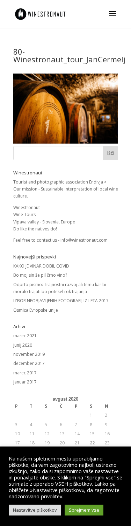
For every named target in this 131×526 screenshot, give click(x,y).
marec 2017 (25, 373)
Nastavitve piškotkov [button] (35, 510)
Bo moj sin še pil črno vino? (40, 275)
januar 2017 (25, 382)
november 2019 (29, 354)
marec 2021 (25, 336)
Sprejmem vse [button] (84, 510)
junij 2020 (22, 345)
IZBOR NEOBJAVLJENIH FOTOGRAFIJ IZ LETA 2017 (61, 301)
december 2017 (29, 363)
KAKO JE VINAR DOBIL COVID (41, 266)
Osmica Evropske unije (35, 310)
